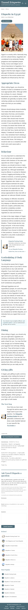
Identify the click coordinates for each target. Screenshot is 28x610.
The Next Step (6, 404)
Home (2, 9)
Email (12, 505)
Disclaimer (12, 606)
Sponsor (24, 608)
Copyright (6, 608)
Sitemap (12, 608)
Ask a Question (6, 21)
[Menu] (25, 3)
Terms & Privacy (20, 606)
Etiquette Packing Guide (16, 241)
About (6, 606)
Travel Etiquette (11, 2)
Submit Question (8, 526)
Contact (18, 608)
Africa (7, 9)
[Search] (22, 3)
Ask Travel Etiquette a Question (11, 436)
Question (3, 511)
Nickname (3, 498)
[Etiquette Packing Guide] (3, 417)
